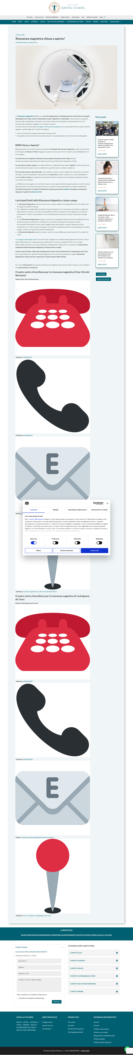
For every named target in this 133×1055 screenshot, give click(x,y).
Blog (101, 17)
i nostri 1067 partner (36, 519)
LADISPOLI (34, 21)
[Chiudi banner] (107, 503)
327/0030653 (28, 759)
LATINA (42, 21)
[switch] (55, 542)
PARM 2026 (85, 1051)
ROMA (20, 21)
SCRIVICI (56, 1002)
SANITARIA (104, 21)
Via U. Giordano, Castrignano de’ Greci (37, 916)
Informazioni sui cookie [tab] (99, 510)
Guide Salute (75, 17)
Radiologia (32, 42)
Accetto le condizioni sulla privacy (31, 998)
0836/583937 (28, 681)
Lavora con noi (39, 17)
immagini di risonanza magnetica (48, 127)
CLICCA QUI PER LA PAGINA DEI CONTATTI (31, 952)
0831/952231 (27, 357)
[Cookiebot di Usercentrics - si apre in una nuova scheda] (94, 503)
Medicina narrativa (92, 17)
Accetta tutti (94, 550)
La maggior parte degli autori (26, 239)
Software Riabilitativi (52, 17)
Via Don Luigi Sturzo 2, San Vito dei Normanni (40, 592)
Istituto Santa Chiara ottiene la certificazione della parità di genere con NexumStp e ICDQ (106, 143)
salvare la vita (36, 192)
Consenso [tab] (33, 510)
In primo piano (21, 42)
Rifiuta (38, 550)
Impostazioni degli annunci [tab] (77, 510)
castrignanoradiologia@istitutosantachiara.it (37, 837)
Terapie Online (65, 17)
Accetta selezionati (66, 550)
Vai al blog (101, 274)
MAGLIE (88, 21)
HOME (14, 21)
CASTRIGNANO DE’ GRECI (75, 21)
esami (66, 189)
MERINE (95, 21)
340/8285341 (28, 435)
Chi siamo (30, 17)
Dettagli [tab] (55, 510)
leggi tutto (102, 154)
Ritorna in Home (103, 279)
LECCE (26, 21)
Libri (83, 17)
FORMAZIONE (114, 21)
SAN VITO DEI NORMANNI (55, 21)
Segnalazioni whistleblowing (104, 1036)
